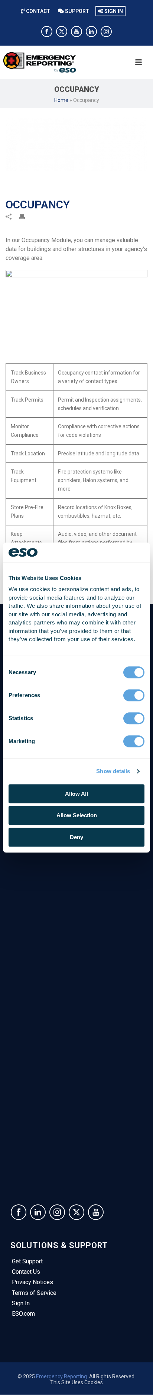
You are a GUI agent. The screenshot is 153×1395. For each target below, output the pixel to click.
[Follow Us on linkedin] (38, 1212)
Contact (38, 11)
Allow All (76, 794)
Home (61, 100)
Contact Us (26, 1271)
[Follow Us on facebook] (18, 1212)
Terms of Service (34, 1292)
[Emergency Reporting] (50, 62)
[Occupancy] (76, 144)
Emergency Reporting (61, 1376)
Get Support (27, 1261)
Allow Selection (76, 815)
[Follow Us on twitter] (76, 1212)
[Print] (25, 216)
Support (76, 11)
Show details (113, 771)
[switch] (133, 695)
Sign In (113, 11)
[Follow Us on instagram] (57, 1212)
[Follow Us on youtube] (96, 1212)
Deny (76, 837)
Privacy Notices (32, 1282)
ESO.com (23, 1313)
